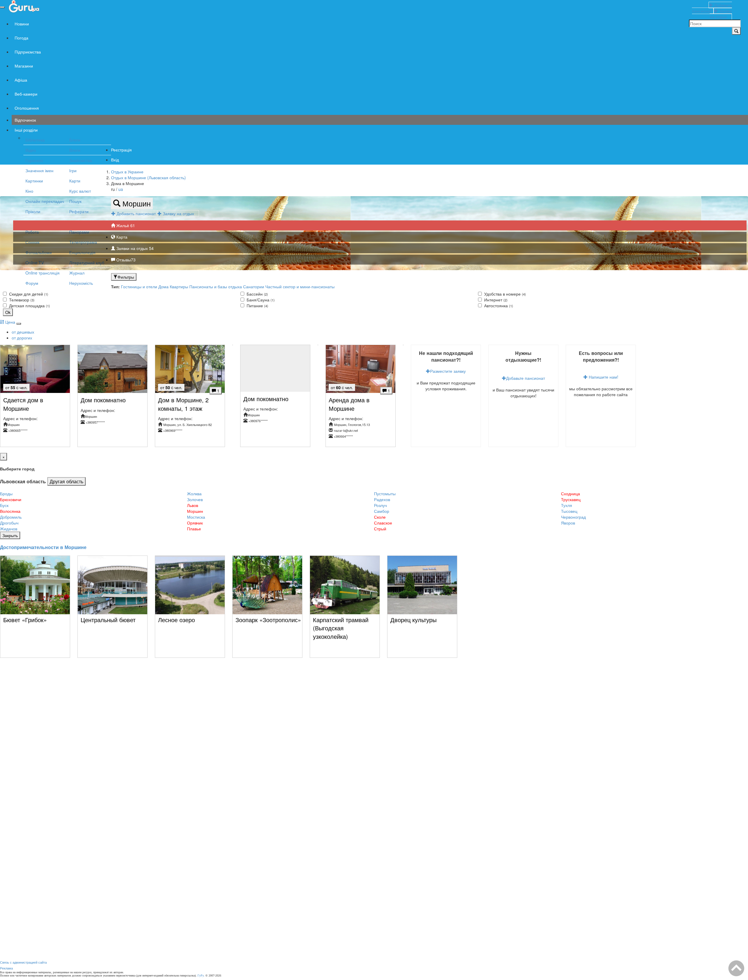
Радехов (382, 499)
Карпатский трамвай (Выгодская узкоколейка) (340, 628)
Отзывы (125, 260)
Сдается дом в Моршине (23, 404)
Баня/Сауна (260, 300)
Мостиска (196, 517)
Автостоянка (498, 305)
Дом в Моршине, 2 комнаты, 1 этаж (183, 404)
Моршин (135, 203)
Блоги (74, 140)
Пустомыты (385, 493)
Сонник (32, 242)
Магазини (24, 66)
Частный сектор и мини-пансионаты (300, 286)
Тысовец (569, 511)
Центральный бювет (108, 619)
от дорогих (22, 338)
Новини (22, 24)
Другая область (66, 481)
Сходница (570, 493)
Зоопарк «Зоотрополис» (268, 619)
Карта (121, 237)
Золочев (195, 499)
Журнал (76, 273)
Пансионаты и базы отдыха (215, 286)
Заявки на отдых (134, 248)
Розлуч (380, 505)
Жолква (194, 493)
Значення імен (39, 170)
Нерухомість (81, 283)
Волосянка (10, 511)
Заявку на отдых (180, 213)
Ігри (73, 170)
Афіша (21, 80)
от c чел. (16, 387)
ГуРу (201, 975)
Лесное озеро (176, 619)
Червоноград (573, 517)
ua (120, 189)
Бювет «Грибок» (25, 619)
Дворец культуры (413, 619)
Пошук (75, 201)
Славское (383, 523)
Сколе (380, 517)
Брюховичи (10, 499)
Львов (192, 505)
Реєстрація (121, 150)
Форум (31, 283)
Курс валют (80, 191)
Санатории (253, 286)
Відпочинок (25, 120)
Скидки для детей (28, 294)
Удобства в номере (504, 294)
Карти (74, 181)
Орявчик (195, 523)
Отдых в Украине (127, 172)
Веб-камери (26, 94)
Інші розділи (26, 130)
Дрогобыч (9, 523)
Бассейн (256, 294)
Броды (6, 493)
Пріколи (32, 211)
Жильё (125, 225)
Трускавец (571, 499)
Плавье (194, 529)
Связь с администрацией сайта (23, 962)
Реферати (79, 211)
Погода (21, 38)
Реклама (6, 968)
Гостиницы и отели (139, 286)
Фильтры (125, 277)
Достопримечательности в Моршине (43, 547)
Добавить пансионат (136, 213)
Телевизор (21, 300)
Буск (4, 505)
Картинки (34, 181)
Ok (8, 312)
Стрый (380, 529)
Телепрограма (83, 242)
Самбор (381, 511)
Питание (256, 305)
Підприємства (28, 52)
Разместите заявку (448, 371)
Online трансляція (42, 273)
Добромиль (11, 517)
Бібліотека (35, 140)
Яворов (568, 523)
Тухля (566, 505)
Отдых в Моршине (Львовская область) (148, 177)
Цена (9, 322)
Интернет (495, 300)
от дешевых (23, 332)
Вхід (115, 160)
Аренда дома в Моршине (349, 404)
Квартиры (179, 286)
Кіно (29, 191)
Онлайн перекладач (44, 201)
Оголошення (27, 108)
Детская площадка (29, 305)
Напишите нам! (603, 377)
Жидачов (8, 529)
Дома (163, 286)
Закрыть (10, 535)
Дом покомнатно (103, 400)
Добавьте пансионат (525, 378)
